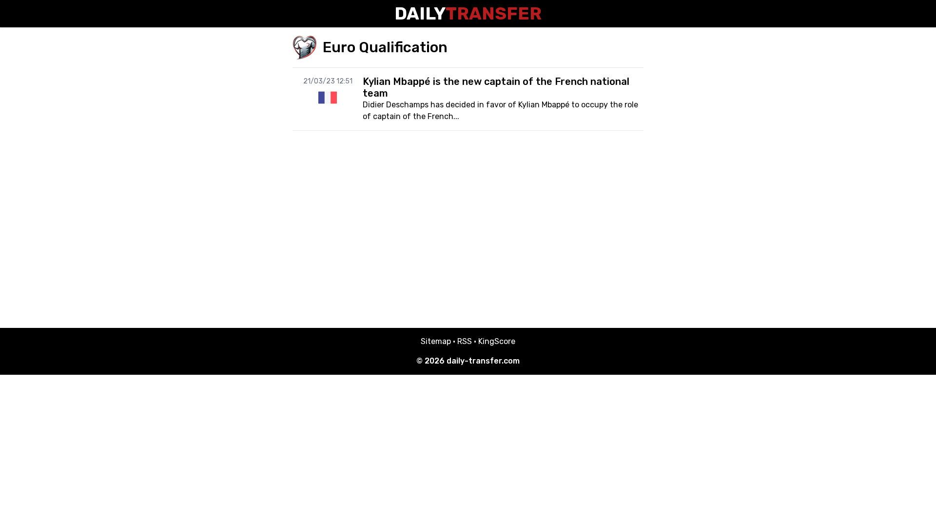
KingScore (496, 341)
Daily (468, 13)
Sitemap (436, 341)
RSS (464, 341)
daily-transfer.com (483, 360)
